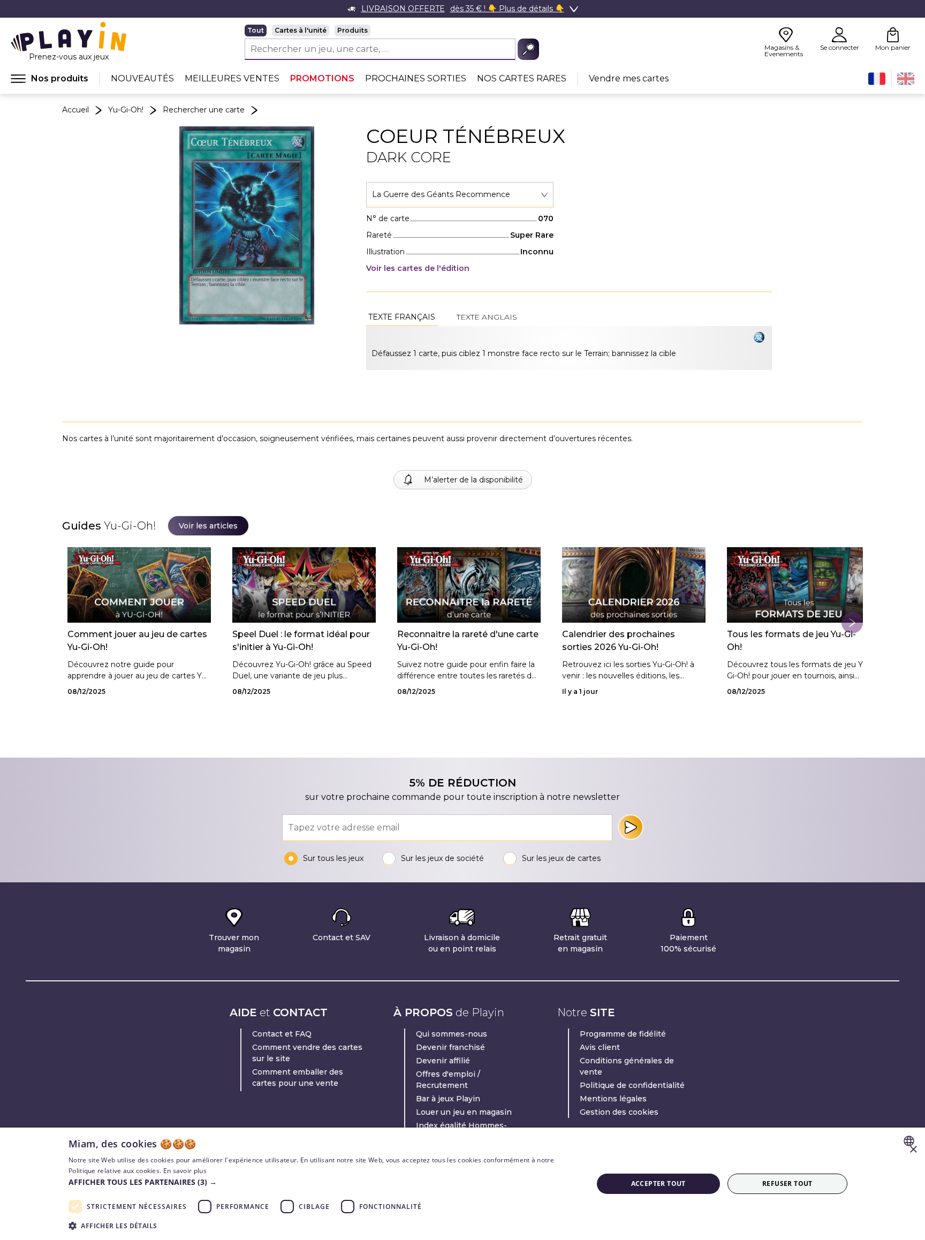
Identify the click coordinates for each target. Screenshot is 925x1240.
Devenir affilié (443, 1060)
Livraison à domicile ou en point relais (462, 943)
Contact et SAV (341, 937)
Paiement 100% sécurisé (688, 943)
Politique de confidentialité (632, 1085)
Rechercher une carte (204, 110)
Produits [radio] (352, 30)
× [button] (913, 1150)
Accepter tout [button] (658, 1183)
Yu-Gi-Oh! (125, 110)
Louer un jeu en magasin (464, 1112)
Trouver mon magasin (234, 943)
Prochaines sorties (415, 78)
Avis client (600, 1047)
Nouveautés (142, 78)
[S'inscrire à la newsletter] (630, 827)
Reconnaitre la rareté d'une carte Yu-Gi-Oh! (468, 640)
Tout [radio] (255, 30)
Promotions (322, 78)
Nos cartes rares (521, 78)
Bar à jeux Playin (448, 1098)
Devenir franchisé (450, 1047)
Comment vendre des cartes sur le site (307, 1052)
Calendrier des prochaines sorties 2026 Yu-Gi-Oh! (618, 640)
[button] (323, 1182)
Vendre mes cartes (629, 78)
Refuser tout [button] (787, 1183)
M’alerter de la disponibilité (473, 480)
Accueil (75, 110)
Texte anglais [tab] (487, 317)
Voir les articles (208, 526)
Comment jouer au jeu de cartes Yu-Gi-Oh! (137, 640)
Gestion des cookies (619, 1112)
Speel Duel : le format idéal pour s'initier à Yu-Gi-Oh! (301, 640)
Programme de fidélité (623, 1034)
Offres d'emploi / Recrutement (448, 1079)
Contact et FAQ (282, 1034)
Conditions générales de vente (627, 1066)
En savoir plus (185, 1170)
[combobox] (460, 195)
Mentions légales (613, 1098)
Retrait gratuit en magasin (580, 943)
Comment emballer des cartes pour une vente (297, 1077)
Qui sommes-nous (451, 1034)
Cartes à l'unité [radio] (301, 30)
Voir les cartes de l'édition (417, 268)
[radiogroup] (392, 30)
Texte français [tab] (401, 317)
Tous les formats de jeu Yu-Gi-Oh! (791, 640)
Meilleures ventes (232, 78)
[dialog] (462, 1184)
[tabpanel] (569, 348)
